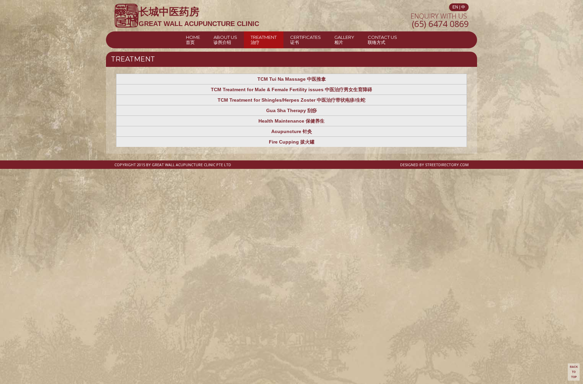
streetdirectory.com (447, 164)
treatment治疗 (264, 39)
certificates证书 (305, 39)
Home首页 (193, 39)
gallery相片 (344, 39)
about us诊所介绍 (225, 39)
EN (455, 7)
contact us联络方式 (382, 39)
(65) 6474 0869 (440, 24)
